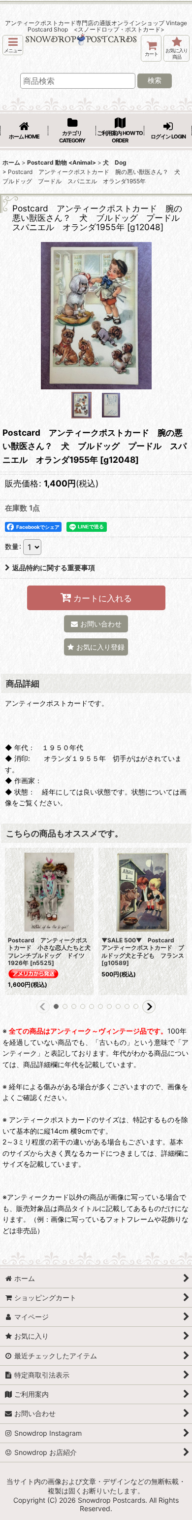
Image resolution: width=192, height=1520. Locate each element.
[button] (12, 45)
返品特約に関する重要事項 (53, 567)
